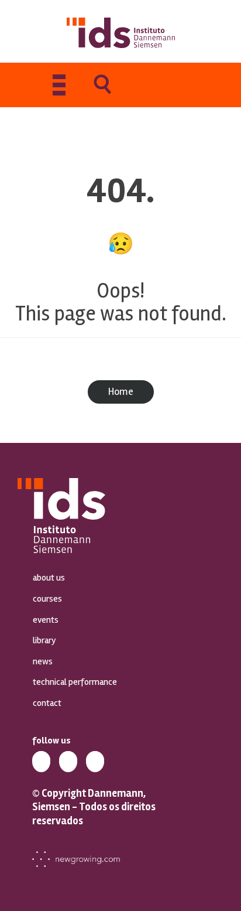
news (43, 661)
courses (47, 599)
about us (49, 578)
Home (120, 391)
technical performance (75, 682)
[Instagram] (41, 760)
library (44, 640)
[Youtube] (95, 760)
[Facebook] (68, 760)
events (45, 620)
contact (47, 703)
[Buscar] (102, 93)
